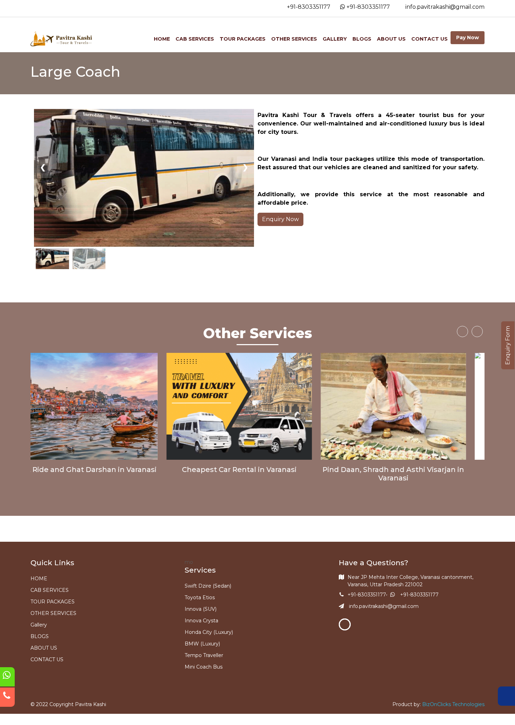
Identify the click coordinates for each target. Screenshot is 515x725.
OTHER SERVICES (294, 39)
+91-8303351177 (308, 7)
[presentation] (462, 331)
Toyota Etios (200, 597)
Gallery (335, 39)
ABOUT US (391, 39)
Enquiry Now (280, 219)
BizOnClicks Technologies (453, 704)
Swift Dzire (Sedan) (208, 586)
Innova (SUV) (201, 609)
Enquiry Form (507, 345)
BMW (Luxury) (202, 644)
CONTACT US (429, 39)
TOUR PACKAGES (243, 39)
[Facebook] (345, 624)
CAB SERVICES (195, 39)
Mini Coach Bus (203, 667)
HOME (162, 39)
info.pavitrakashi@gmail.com (444, 7)
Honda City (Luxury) (209, 632)
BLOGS (361, 39)
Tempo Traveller (204, 655)
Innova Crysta (201, 620)
